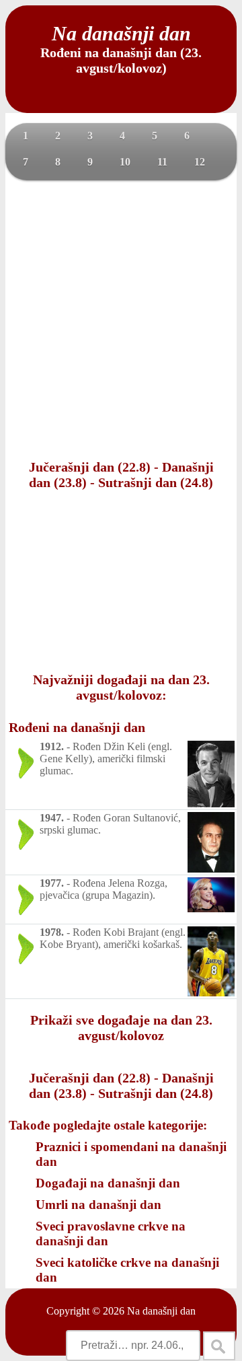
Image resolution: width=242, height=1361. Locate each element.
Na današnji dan (161, 1311)
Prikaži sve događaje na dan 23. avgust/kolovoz (121, 1028)
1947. (52, 817)
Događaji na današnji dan (108, 1183)
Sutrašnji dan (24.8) (155, 482)
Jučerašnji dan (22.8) (90, 466)
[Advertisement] (121, 318)
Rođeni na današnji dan (77, 727)
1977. (52, 883)
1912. (52, 746)
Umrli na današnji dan (98, 1205)
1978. (52, 932)
